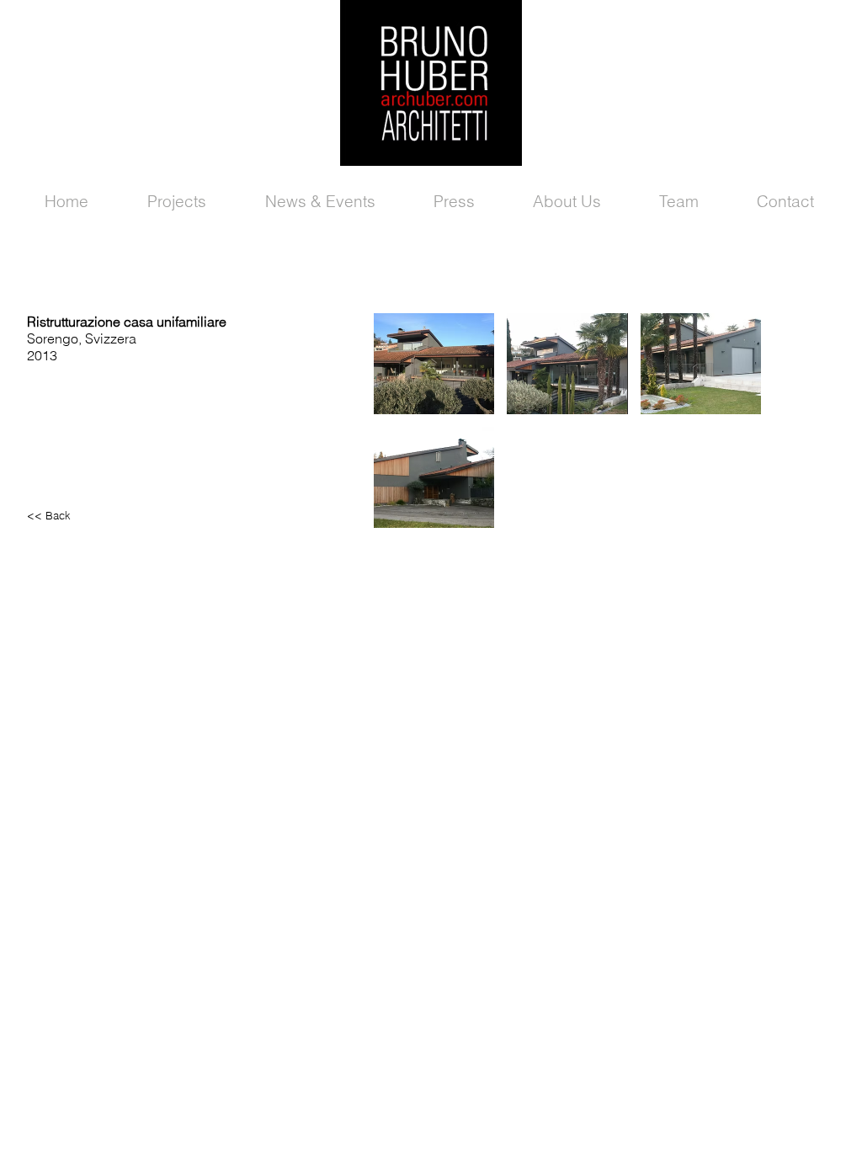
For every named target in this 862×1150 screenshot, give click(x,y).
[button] (434, 363)
